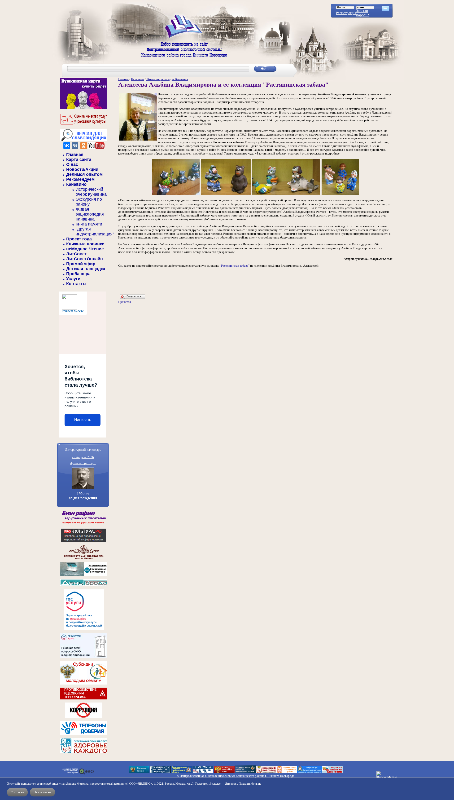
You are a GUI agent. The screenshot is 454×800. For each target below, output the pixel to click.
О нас (72, 164)
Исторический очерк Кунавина (91, 192)
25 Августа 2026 (83, 457)
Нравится (124, 302)
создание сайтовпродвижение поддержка (70, 770)
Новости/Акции (82, 169)
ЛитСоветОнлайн (84, 258)
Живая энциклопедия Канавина (90, 214)
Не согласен (42, 792)
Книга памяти (89, 224)
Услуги (73, 278)
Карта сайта (78, 159)
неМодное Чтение (85, 249)
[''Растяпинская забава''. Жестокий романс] (175, 194)
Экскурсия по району (89, 202)
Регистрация (346, 13)
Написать (82, 420)
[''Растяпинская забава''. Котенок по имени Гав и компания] (286, 194)
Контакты (76, 283)
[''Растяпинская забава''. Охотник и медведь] (226, 194)
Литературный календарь (83, 449)
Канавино (76, 184)
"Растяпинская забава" (234, 265)
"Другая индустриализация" (95, 231)
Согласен (17, 792)
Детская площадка (85, 268)
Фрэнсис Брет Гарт (83, 463)
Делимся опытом (84, 174)
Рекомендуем (80, 179)
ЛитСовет (76, 254)
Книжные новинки (85, 244)
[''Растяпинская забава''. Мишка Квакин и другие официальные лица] (340, 194)
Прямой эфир (80, 263)
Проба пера (78, 273)
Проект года (79, 239)
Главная (74, 154)
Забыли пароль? (362, 13)
